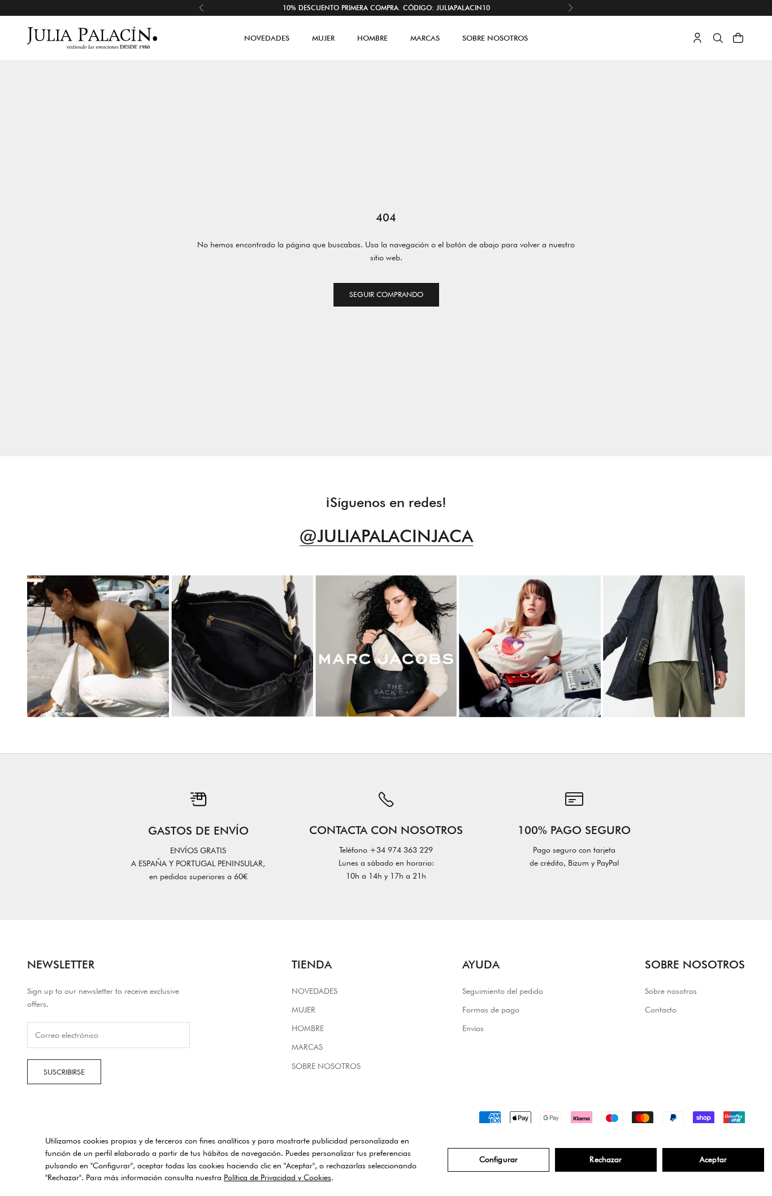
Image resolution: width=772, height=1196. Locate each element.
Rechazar (605, 1159)
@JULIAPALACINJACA (386, 536)
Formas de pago (490, 1009)
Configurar (498, 1159)
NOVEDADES (266, 37)
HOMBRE (372, 37)
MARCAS (425, 37)
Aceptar (713, 1159)
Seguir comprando (386, 294)
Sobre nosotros (671, 991)
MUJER (323, 37)
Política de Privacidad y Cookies (277, 1177)
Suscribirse (64, 1071)
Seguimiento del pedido (502, 991)
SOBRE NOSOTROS (495, 37)
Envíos (473, 1028)
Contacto (660, 1009)
